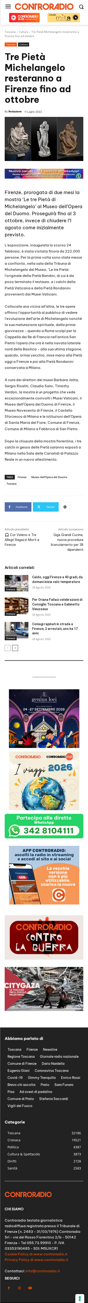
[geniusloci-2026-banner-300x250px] (44, 746)
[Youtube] (30, 1288)
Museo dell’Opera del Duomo (49, 477)
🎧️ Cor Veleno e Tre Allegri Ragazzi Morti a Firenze (22, 540)
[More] (65, 507)
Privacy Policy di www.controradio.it (36, 1259)
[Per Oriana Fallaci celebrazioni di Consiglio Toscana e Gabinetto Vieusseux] (16, 606)
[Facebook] (9, 1288)
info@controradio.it (43, 1271)
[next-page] (15, 648)
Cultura (23, 44)
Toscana (10, 44)
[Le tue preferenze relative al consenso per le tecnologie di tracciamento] (79, 1298)
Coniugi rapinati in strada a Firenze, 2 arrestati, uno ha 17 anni (55, 628)
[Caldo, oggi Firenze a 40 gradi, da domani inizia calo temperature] (16, 583)
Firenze (22, 477)
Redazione (15, 111)
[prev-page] (8, 648)
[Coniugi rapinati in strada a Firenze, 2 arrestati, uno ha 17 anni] (16, 630)
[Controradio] (44, 6)
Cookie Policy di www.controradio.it (36, 1254)
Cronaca (10, 589)
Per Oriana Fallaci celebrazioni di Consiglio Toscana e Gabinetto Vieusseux (57, 604)
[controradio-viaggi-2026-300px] (44, 809)
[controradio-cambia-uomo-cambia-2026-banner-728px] (44, 177)
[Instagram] (19, 1288)
